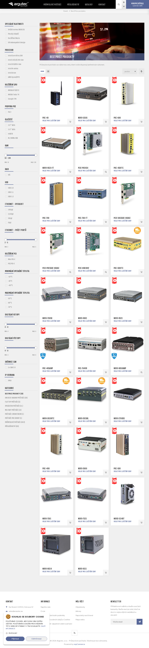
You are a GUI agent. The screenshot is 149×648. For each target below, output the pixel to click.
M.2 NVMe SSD (13, 138)
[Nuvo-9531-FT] (56, 143)
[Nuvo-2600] (92, 444)
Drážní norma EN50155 (16, 29)
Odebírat (139, 622)
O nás (43, 611)
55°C (10, 298)
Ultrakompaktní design (16, 42)
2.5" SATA (11, 125)
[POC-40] (56, 93)
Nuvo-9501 (82, 318)
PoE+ (10, 112)
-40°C (10, 285)
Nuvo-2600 (82, 468)
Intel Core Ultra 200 (15, 56)
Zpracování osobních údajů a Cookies (55, 619)
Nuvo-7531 (82, 518)
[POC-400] (56, 444)
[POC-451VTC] (127, 143)
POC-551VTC (118, 268)
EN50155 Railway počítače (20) (16, 398)
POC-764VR (82, 368)
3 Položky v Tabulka (42, 71)
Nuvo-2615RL (83, 418)
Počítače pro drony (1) (13, 418)
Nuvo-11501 (82, 118)
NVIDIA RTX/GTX (13, 90)
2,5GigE (11, 214)
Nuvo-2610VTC (48, 418)
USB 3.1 (11, 192)
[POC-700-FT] (92, 193)
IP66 (9, 380)
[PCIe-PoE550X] (56, 243)
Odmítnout (36, 638)
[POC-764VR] (92, 344)
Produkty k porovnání (141, 71)
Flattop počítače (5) (12, 402)
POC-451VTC (119, 168)
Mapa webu (80, 619)
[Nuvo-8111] (92, 544)
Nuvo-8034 (47, 569)
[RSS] (74, 633)
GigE (9, 222)
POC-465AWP (47, 368)
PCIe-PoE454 (83, 168)
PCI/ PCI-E (11, 264)
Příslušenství (73, 4)
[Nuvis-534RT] (127, 494)
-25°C (10, 281)
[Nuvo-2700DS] (127, 394)
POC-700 (45, 218)
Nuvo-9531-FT (48, 168)
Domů (65, 11)
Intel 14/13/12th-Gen (16, 60)
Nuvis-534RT (119, 518)
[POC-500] (127, 444)
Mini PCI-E (11, 259)
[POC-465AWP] (56, 344)
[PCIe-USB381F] (92, 243)
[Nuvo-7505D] (56, 294)
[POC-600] (127, 93)
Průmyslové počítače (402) (15, 422)
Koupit (70, 122)
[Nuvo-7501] (56, 494)
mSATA (10, 134)
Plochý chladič (13, 34)
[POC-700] (56, 193)
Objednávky (80, 607)
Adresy (78, 611)
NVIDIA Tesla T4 (13, 94)
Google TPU (12, 99)
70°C (10, 307)
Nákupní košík (137, 4)
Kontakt (101, 4)
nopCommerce (79, 644)
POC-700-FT (83, 218)
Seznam (48, 71)
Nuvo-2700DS (119, 418)
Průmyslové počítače (52, 4)
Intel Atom (12, 73)
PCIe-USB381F (83, 268)
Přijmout (15, 638)
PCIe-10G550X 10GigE (122, 218)
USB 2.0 (11, 188)
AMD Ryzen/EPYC (14, 77)
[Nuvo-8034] (56, 544)
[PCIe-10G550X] (127, 193)
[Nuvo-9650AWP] (127, 344)
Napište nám (45, 607)
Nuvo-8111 (82, 569)
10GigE (10, 210)
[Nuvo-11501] (92, 93)
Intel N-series (13, 68)
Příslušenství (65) (12, 426)
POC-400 (46, 468)
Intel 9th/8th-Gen (14, 64)
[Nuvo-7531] (92, 494)
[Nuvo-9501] (92, 294)
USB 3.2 (11, 196)
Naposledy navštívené (84, 615)
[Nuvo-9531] (127, 294)
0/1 (9, 175)
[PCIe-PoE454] (92, 143)
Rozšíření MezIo (14, 38)
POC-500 (117, 468)
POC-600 (117, 118)
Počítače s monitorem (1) (14, 414)
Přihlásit (125, 2)
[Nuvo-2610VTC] (56, 394)
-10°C (10, 277)
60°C (10, 303)
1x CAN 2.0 (11, 367)
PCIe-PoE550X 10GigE (50, 268)
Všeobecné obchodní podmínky (53, 615)
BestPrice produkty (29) (14, 394)
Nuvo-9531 (118, 318)
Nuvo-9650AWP (120, 368)
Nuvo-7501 (46, 518)
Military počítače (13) (13, 410)
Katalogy (89, 4)
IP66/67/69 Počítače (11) (14, 406)
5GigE (10, 218)
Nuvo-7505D (47, 318)
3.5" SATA (11, 129)
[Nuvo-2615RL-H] (92, 394)
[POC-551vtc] (127, 243)
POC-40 (45, 118)
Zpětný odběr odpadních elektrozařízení (56, 624)
